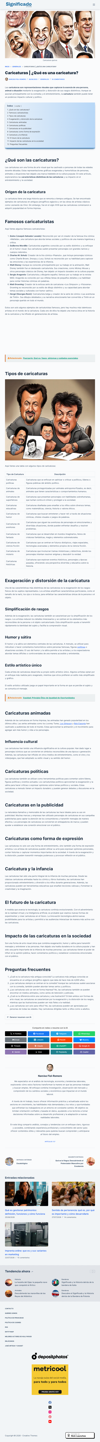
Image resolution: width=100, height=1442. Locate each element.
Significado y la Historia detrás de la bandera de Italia (78, 1283)
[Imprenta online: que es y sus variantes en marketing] (26, 1234)
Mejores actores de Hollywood (18, 1336)
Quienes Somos (11, 1313)
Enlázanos (9, 1341)
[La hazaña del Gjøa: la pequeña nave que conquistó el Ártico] (8, 1282)
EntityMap (9, 1332)
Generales (44, 79)
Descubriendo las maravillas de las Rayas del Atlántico (30, 1294)
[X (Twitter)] (50, 1407)
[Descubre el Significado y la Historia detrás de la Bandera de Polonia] (55, 1293)
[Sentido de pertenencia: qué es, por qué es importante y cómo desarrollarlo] (73, 1194)
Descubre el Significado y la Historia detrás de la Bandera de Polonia (78, 1294)
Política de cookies (13, 1322)
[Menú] (94, 5)
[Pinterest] (50, 1416)
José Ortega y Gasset (14, 1346)
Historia (18, 1279)
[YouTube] (50, 1421)
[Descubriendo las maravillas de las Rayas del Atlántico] (8, 1293)
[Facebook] (50, 1402)
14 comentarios (70, 1217)
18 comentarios (58, 79)
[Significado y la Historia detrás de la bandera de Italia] (55, 1282)
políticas (81, 647)
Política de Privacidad (14, 1318)
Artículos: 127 (50, 1141)
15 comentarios (23, 1258)
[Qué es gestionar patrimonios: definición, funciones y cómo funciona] (26, 1194)
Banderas (65, 1279)
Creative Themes (29, 1435)
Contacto (9, 1308)
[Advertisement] (50, 336)
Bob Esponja (80, 723)
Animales (18, 1290)
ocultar (17, 106)
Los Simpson (66, 723)
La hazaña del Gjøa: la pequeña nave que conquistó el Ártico (31, 1283)
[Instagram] (50, 1412)
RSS (6, 1327)
